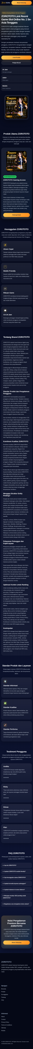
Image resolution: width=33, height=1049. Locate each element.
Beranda (3, 989)
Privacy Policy (5, 1022)
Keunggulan (4, 994)
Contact (3, 1019)
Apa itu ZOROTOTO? (10, 865)
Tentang (3, 997)
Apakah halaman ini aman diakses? (14, 889)
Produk (3, 991)
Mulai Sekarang (21, 2)
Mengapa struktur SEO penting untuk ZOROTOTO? (14, 897)
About (3, 1016)
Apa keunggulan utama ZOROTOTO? (15, 877)
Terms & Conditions (6, 1025)
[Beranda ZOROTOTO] (5, 2)
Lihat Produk (16, 57)
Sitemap (3, 1027)
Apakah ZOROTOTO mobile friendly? (15, 871)
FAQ (2, 1000)
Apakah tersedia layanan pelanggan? (15, 883)
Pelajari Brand (16, 62)
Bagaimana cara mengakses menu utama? (16, 904)
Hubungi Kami (16, 215)
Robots (3, 1030)
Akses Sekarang (16, 942)
